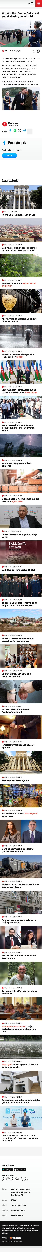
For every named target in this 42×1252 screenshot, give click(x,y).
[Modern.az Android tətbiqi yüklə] (7, 1169)
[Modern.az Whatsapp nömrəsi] (21, 1179)
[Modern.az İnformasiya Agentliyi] (11, 1160)
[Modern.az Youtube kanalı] (17, 1179)
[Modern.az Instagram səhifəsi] (8, 1179)
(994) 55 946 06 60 (18, 1210)
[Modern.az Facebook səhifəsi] (3, 1179)
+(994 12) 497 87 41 (18, 1205)
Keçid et (9, 155)
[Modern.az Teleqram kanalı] (12, 1179)
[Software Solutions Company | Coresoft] (15, 1238)
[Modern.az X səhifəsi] (26, 1179)
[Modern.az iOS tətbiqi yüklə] (20, 1169)
